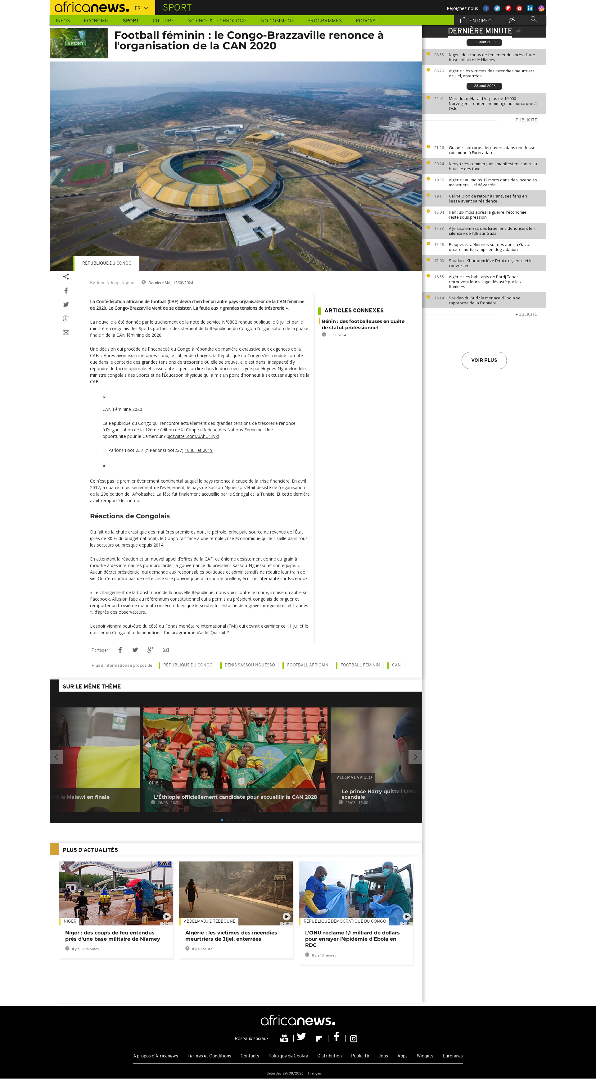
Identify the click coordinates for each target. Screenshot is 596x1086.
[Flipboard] (319, 1038)
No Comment (277, 21)
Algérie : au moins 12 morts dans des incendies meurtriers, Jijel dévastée (493, 182)
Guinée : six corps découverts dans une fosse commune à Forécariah (492, 150)
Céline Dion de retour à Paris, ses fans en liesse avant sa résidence (488, 198)
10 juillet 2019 (199, 450)
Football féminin (360, 665)
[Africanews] (89, 6)
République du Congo (107, 263)
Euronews (453, 1056)
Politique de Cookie (288, 1056)
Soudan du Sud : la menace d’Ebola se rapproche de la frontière (485, 300)
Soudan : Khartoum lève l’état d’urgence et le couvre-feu (491, 263)
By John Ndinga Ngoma (112, 283)
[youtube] (285, 1038)
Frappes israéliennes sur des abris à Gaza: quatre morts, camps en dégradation (489, 247)
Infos (63, 21)
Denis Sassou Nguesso (250, 665)
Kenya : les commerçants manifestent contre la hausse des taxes (493, 166)
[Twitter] (302, 1038)
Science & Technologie (217, 21)
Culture (163, 21)
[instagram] (354, 1038)
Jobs (383, 1056)
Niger (70, 921)
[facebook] (337, 1038)
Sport (131, 21)
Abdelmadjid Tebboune (209, 921)
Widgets (425, 1056)
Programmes (324, 21)
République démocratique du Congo (345, 921)
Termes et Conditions (209, 1056)
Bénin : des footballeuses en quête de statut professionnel (363, 324)
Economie (96, 21)
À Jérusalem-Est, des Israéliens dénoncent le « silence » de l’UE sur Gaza (492, 231)
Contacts (250, 1056)
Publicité (360, 1056)
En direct (481, 21)
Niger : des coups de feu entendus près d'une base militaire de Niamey (492, 57)
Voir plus (484, 360)
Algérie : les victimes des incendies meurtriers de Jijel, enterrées (492, 73)
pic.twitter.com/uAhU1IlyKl (193, 436)
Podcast (367, 21)
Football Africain (307, 665)
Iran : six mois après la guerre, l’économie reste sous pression (487, 215)
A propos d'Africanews (155, 1056)
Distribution (329, 1056)
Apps (402, 1056)
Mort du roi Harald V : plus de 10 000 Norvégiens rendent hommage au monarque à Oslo (493, 103)
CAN (396, 665)
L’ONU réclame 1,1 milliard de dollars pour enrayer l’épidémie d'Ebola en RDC (352, 939)
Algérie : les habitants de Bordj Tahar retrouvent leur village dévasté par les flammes (485, 281)
